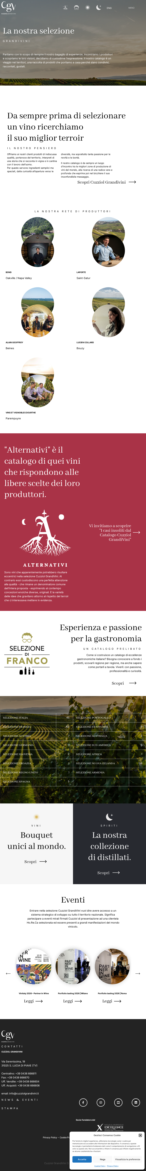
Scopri (118, 683)
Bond (9, 272)
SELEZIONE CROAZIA (17, 763)
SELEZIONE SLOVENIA (18, 754)
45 (67, 717)
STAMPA (10, 1108)
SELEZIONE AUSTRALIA (91, 736)
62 (67, 726)
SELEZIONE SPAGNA (16, 781)
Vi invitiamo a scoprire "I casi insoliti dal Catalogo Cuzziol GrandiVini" (110, 532)
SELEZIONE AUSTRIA (17, 736)
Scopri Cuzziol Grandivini (101, 182)
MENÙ (131, 8)
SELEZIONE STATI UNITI (92, 727)
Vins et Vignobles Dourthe (21, 412)
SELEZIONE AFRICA (89, 754)
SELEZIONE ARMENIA (90, 772)
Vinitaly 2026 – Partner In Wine (34, 993)
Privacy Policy (112, 1166)
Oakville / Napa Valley (19, 278)
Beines (10, 348)
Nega (102, 1159)
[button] (140, 1135)
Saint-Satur (84, 278)
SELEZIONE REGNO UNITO (20, 772)
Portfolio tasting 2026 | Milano (73, 993)
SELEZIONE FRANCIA (17, 727)
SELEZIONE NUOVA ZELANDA (95, 763)
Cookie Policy (100, 1166)
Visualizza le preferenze (127, 1159)
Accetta (82, 1159)
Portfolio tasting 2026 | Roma (112, 993)
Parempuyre (14, 418)
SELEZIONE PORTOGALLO (93, 718)
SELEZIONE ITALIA (15, 718)
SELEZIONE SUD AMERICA (93, 745)
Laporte (81, 272)
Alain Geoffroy (14, 342)
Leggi (29, 1001)
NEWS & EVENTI (20, 1099)
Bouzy (81, 348)
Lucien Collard (85, 342)
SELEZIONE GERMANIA (18, 745)
